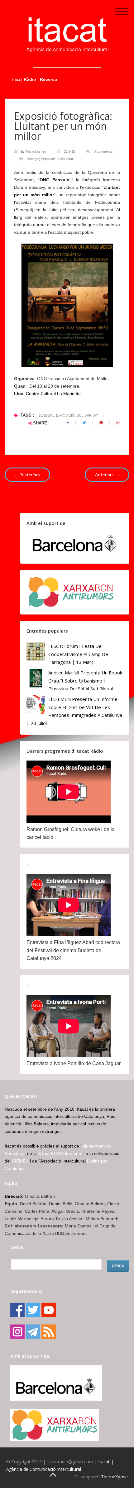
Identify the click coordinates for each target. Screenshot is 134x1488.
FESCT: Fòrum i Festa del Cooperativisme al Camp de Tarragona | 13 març (78, 654)
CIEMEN (20, 1160)
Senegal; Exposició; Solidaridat (50, 159)
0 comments (103, 151)
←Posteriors (27, 474)
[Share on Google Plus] (118, 423)
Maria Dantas (36, 151)
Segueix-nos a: (26, 1291)
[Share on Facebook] (68, 423)
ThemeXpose (114, 1477)
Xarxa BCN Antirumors (60, 1153)
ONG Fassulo (54, 179)
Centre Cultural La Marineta (53, 393)
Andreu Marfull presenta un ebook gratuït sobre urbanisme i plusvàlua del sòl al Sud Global (85, 680)
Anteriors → (107, 474)
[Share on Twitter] (84, 423)
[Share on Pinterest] (101, 423)
